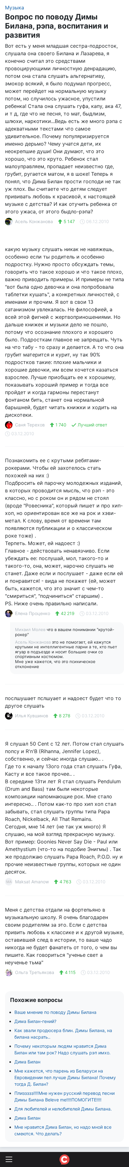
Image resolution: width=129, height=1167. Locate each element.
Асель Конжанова (33, 642)
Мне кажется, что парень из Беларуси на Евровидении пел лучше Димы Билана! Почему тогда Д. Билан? (65, 1077)
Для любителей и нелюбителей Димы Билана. (63, 1108)
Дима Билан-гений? (35, 1021)
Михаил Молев (31, 629)
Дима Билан (27, 1061)
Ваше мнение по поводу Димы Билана (55, 1012)
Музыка (14, 7)
